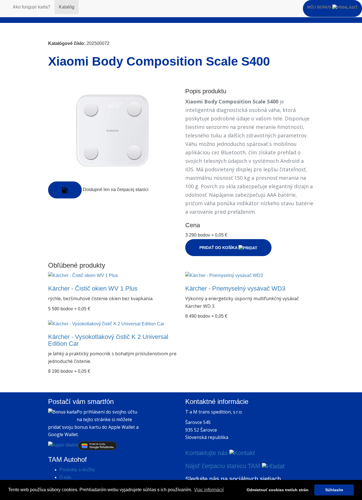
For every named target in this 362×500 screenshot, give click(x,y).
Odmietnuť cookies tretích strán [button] (278, 490)
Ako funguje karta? (31, 7)
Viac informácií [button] (209, 489)
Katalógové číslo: (66, 43)
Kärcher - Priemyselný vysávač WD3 (235, 288)
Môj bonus (319, 7)
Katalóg (66, 7)
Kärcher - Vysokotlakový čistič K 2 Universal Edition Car (108, 340)
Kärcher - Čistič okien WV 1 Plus (92, 288)
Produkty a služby (77, 469)
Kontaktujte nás (207, 452)
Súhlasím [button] (334, 490)
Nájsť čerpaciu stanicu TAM (223, 465)
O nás (65, 477)
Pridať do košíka (218, 247)
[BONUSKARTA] (4, 7)
